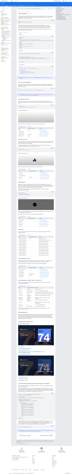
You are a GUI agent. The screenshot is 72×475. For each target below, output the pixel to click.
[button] (5, 19)
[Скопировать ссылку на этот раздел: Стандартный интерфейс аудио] (34, 321)
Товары (22, 11)
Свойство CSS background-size (44, 178)
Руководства (6, 5)
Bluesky (33, 458)
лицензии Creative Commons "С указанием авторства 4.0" (41, 440)
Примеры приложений (21, 5)
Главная (2, 3)
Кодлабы (27, 5)
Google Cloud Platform (36, 469)
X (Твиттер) (33, 462)
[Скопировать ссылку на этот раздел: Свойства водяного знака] (31, 258)
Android (23, 469)
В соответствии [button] (25, 32)
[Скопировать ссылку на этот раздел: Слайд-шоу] (24, 229)
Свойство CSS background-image (44, 175)
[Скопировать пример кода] (53, 20)
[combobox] (57, 1)
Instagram (33, 459)
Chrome (53, 458)
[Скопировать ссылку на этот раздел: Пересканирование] (28, 312)
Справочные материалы (13, 5)
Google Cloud (54, 463)
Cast (7, 1)
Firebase (53, 459)
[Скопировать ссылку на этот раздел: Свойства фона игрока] (29, 99)
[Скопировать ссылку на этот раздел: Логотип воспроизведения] (31, 82)
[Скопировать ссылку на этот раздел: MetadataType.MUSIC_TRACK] (30, 323)
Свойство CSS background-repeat (43, 134)
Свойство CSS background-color (43, 131)
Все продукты (42, 469)
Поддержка (32, 5)
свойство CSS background (43, 172)
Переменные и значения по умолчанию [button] (23, 126)
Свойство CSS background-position (44, 273)
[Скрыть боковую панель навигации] (10, 473)
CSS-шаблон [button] (29, 126)
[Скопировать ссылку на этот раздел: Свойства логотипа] (28, 139)
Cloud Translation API (38, 8)
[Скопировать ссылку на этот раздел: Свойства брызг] (26, 182)
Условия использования (15, 458)
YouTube (33, 463)
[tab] (20, 32)
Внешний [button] (20, 32)
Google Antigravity (54, 462)
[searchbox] (5, 8)
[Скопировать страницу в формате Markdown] (30, 13)
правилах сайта (32, 441)
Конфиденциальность (23, 473)
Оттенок (36, 304)
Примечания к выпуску (15, 459)
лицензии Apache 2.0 (19, 441)
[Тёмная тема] (51, 20)
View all (53, 466)
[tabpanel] (36, 55)
